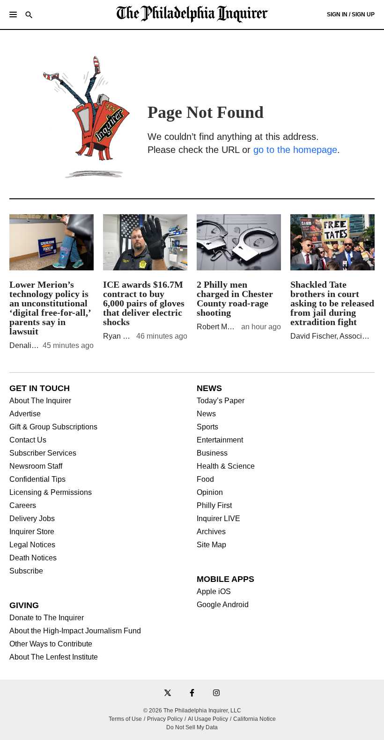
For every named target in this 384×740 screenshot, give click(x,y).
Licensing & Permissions (50, 492)
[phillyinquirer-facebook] (192, 693)
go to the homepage (295, 150)
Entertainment (220, 440)
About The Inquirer (40, 401)
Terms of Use (125, 719)
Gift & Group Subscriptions (53, 427)
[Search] (29, 16)
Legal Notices (32, 545)
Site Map (211, 545)
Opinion (210, 492)
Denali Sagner (33, 345)
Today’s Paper (220, 401)
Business (212, 453)
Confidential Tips (37, 479)
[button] (13, 14)
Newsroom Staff (35, 466)
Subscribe (26, 571)
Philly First (214, 505)
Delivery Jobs (32, 518)
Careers (22, 505)
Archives (211, 532)
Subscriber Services (42, 453)
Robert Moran (219, 327)
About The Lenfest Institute (53, 657)
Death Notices (33, 558)
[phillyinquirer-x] (167, 693)
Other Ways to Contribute (50, 644)
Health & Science (226, 466)
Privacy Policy (165, 719)
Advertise (25, 414)
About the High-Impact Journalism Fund (75, 631)
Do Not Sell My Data (192, 727)
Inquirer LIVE (218, 518)
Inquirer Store (31, 532)
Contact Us (27, 440)
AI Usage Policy (208, 719)
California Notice (254, 719)
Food (205, 479)
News (206, 414)
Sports (207, 427)
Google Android (223, 605)
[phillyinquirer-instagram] (216, 693)
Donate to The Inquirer (46, 618)
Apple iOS (214, 591)
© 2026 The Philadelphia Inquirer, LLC (192, 710)
